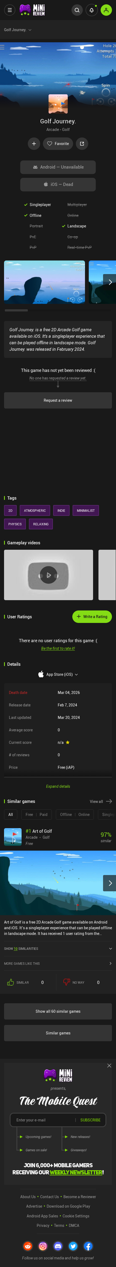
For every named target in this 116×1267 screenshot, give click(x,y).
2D (10, 510)
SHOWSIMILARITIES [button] (21, 948)
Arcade (52, 129)
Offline (35, 215)
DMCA (74, 1225)
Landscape (76, 226)
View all (96, 801)
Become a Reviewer (79, 1196)
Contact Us (49, 1196)
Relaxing (41, 524)
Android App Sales (42, 1215)
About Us (28, 1196)
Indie (61, 510)
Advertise (34, 1206)
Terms (59, 1225)
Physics (15, 524)
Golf (66, 129)
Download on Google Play (68, 1206)
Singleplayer (40, 204)
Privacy (43, 1225)
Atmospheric (35, 510)
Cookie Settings (76, 1215)
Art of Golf (39, 831)
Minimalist (86, 510)
